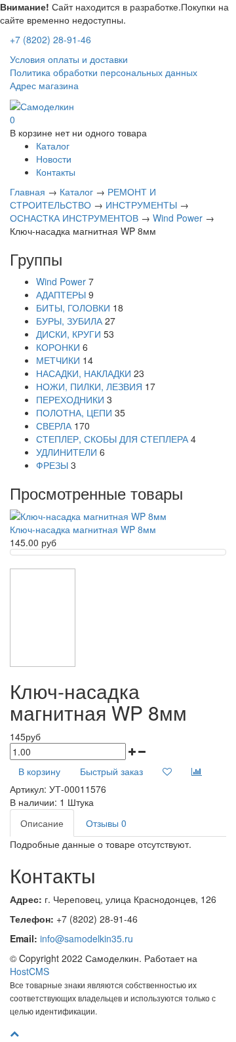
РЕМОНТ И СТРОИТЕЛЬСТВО (83, 198)
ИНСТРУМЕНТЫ (141, 204)
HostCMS (29, 971)
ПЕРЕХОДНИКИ (70, 399)
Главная (27, 191)
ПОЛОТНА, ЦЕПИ (74, 412)
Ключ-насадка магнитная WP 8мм (83, 529)
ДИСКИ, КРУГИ (68, 333)
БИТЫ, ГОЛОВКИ (73, 307)
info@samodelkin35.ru (86, 938)
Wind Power (178, 217)
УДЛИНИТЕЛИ (66, 451)
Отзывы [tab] (106, 823)
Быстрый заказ (111, 771)
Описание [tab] (42, 823)
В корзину (39, 771)
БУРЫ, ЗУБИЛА (69, 320)
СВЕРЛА (53, 425)
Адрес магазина (44, 85)
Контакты (55, 171)
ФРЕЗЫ (52, 464)
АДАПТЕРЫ (61, 294)
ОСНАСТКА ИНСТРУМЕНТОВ (74, 217)
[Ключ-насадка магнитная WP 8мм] (88, 514)
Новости (53, 158)
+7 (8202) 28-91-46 (50, 39)
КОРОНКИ (58, 346)
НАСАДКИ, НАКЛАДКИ (83, 373)
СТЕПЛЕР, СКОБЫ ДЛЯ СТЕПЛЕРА (112, 438)
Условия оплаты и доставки (69, 59)
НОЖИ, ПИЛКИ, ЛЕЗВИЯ (89, 386)
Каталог (52, 145)
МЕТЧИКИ (58, 360)
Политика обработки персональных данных (103, 72)
